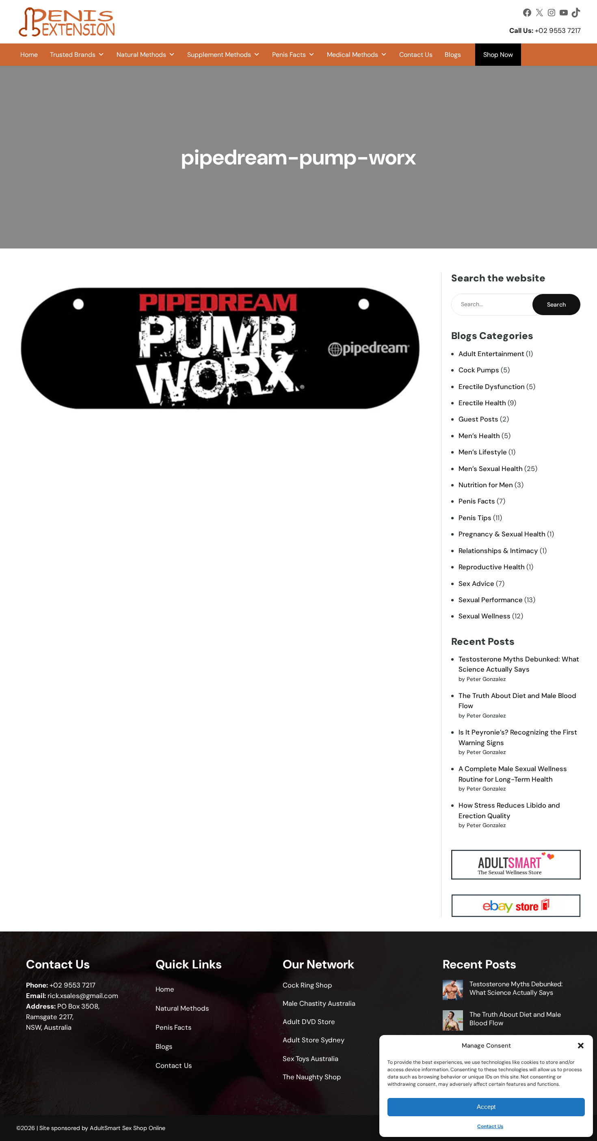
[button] (581, 1046)
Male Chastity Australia (319, 1003)
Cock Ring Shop (307, 985)
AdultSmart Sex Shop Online (127, 1128)
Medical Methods (352, 54)
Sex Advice (476, 583)
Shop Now (498, 54)
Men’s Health (479, 435)
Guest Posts (478, 419)
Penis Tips (475, 517)
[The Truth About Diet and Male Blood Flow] (453, 1021)
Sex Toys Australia (310, 1058)
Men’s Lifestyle (483, 451)
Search (556, 304)
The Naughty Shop (312, 1076)
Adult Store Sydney (313, 1039)
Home (29, 54)
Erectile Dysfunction (492, 386)
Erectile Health (482, 402)
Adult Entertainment (491, 353)
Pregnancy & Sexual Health (502, 533)
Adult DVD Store (309, 1021)
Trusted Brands (72, 54)
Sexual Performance (491, 599)
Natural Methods (141, 54)
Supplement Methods (219, 54)
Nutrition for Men (486, 484)
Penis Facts (289, 54)
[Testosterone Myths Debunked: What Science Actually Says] (453, 991)
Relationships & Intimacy (498, 550)
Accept (486, 1106)
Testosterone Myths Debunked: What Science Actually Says (515, 988)
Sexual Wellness (484, 616)
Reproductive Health (492, 566)
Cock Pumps (479, 369)
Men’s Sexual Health (491, 468)
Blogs (453, 54)
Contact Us (490, 1126)
